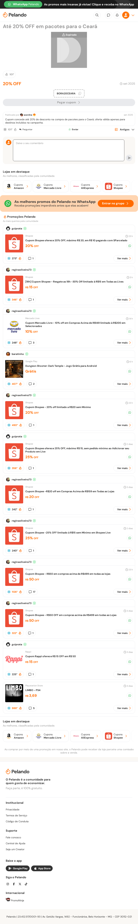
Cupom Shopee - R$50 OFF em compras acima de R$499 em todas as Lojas (70, 615)
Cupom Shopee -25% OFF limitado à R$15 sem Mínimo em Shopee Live (68, 532)
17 (34, 591)
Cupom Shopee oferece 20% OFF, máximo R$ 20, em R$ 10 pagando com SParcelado (76, 240)
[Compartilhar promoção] (130, 246)
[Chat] (108, 15)
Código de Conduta (17, 821)
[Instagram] (9, 884)
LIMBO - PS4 (32, 690)
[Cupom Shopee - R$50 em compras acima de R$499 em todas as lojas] (14, 585)
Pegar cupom (66, 102)
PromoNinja (17, 900)
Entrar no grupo (113, 203)
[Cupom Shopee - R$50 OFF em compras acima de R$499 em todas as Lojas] (14, 626)
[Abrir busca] (97, 15)
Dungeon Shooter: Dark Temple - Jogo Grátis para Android (61, 365)
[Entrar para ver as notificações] (117, 15)
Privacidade (12, 809)
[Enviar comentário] (129, 158)
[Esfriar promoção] (5, 129)
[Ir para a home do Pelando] (15, 15)
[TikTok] (27, 884)
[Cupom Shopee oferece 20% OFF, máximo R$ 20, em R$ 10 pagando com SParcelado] (14, 251)
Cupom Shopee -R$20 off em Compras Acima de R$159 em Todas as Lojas (69, 491)
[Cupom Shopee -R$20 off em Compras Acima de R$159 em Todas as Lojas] (14, 502)
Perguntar (27, 129)
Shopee (29, 235)
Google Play (20, 868)
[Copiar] (80, 93)
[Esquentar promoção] (15, 129)
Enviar (75, 129)
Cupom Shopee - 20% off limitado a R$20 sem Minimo (58, 407)
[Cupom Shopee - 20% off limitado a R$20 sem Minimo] (14, 418)
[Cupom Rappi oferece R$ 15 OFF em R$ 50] (14, 667)
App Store (44, 868)
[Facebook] (15, 884)
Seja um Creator (15, 849)
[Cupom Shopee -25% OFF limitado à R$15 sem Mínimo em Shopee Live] (14, 544)
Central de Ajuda (15, 843)
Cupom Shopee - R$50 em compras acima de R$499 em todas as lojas (67, 573)
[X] (21, 884)
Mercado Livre (32, 318)
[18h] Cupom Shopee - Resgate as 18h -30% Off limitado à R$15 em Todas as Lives (74, 281)
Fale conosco (13, 837)
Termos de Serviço (16, 815)
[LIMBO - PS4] (14, 701)
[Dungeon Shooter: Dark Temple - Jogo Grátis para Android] (14, 377)
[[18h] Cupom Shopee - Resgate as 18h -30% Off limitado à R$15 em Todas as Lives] (14, 293)
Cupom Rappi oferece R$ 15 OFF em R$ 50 (50, 656)
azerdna (28, 114)
